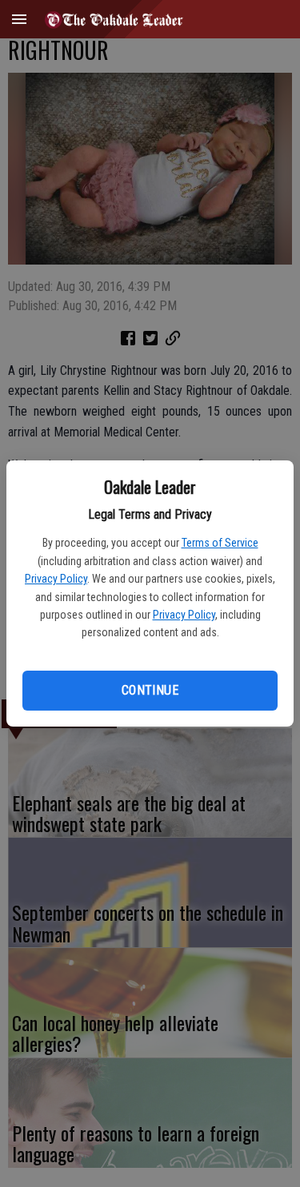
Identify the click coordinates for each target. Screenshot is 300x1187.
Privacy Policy (56, 578)
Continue (150, 690)
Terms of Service (220, 542)
